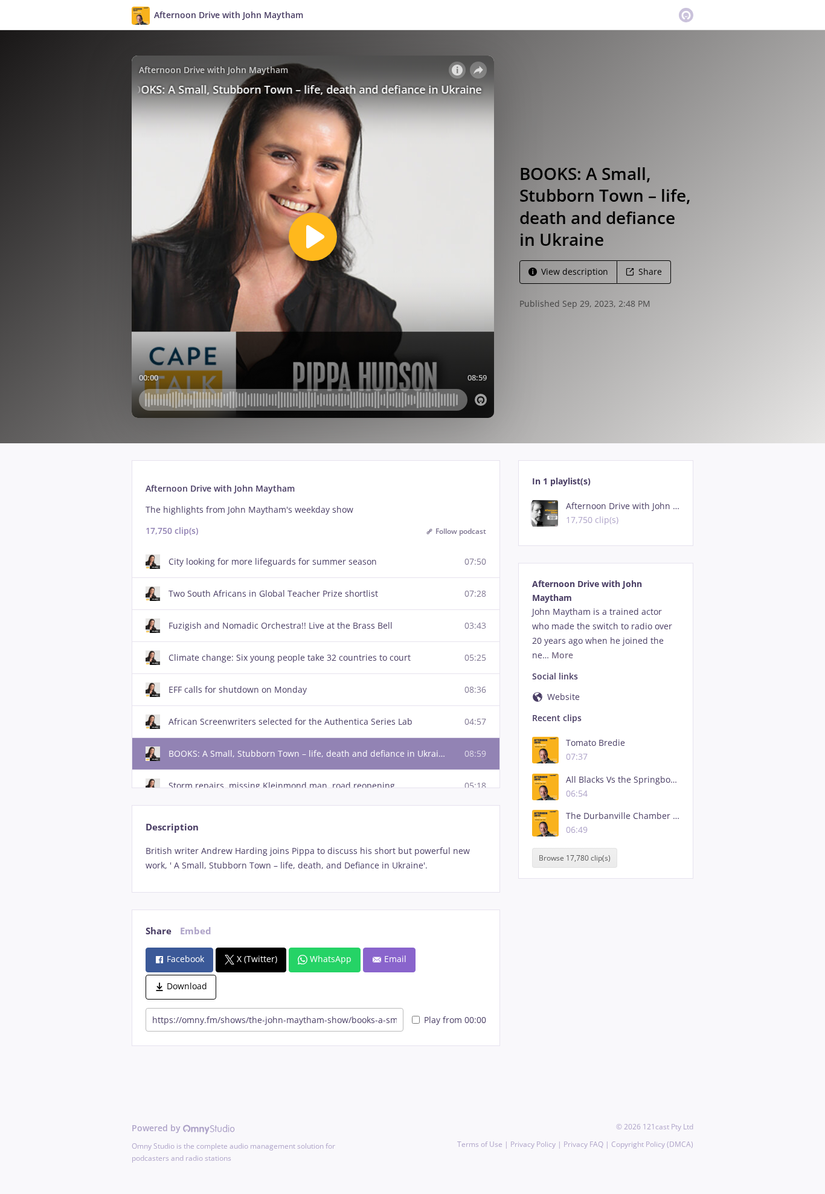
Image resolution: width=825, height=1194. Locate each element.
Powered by (157, 1128)
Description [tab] (172, 827)
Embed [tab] (195, 931)
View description (574, 271)
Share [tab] (159, 931)
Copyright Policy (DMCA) (652, 1144)
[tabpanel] (316, 858)
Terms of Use (479, 1144)
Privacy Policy (533, 1144)
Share (650, 271)
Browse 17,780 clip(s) (575, 858)
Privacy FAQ (583, 1144)
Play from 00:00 (455, 1019)
